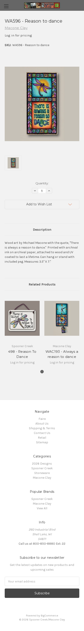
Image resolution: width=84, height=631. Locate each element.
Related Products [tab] (42, 284)
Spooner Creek (42, 468)
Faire (42, 419)
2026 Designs (42, 463)
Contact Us (42, 433)
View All (42, 508)
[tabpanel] (22, 332)
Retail (42, 438)
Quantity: (42, 183)
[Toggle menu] (6, 6)
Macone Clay (42, 478)
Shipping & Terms (42, 428)
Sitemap (42, 442)
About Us (42, 423)
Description (42, 229)
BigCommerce (49, 615)
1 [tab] (42, 371)
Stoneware (42, 473)
